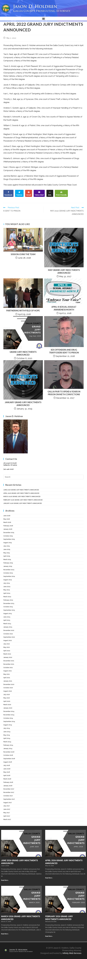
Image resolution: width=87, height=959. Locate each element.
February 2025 (8, 563)
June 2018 (6, 769)
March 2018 (7, 779)
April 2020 (6, 701)
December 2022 (8, 630)
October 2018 (8, 755)
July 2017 (6, 806)
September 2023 (9, 610)
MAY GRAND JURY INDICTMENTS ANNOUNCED (64, 271)
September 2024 (9, 576)
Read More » (5, 880)
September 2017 (9, 799)
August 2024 (7, 580)
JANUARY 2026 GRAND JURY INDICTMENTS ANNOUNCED (22, 503)
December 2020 (8, 684)
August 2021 (7, 671)
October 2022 (8, 634)
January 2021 (7, 681)
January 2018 (7, 786)
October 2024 (8, 573)
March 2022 (7, 654)
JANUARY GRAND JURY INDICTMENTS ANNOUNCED (23, 403)
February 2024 (8, 600)
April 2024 (6, 593)
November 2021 (8, 664)
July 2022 (6, 644)
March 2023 (7, 623)
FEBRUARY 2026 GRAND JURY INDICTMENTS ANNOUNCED (23, 500)
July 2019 (6, 728)
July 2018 (6, 765)
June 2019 (6, 731)
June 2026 (6, 515)
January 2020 (7, 708)
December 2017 (8, 789)
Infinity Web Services (72, 953)
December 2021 (8, 661)
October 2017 (8, 796)
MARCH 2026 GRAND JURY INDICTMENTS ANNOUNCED (21, 496)
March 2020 (7, 704)
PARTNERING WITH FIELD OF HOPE (23, 310)
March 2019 (7, 742)
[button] (43, 19)
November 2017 (8, 792)
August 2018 (7, 762)
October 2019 (8, 718)
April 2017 (6, 816)
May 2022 (6, 647)
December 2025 (8, 532)
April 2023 (6, 620)
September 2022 (9, 637)
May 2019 (6, 735)
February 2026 (8, 526)
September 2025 (9, 539)
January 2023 (7, 627)
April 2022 (6, 650)
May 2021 (6, 674)
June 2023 (6, 617)
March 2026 (7, 522)
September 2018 (9, 758)
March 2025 (7, 559)
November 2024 (8, 570)
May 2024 (6, 590)
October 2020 (8, 688)
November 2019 (8, 715)
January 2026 (7, 529)
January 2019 (7, 748)
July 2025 (6, 546)
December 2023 (8, 603)
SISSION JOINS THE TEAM (23, 254)
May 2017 (6, 812)
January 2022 (7, 657)
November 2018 (8, 752)
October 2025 (8, 536)
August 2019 (7, 725)
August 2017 (7, 802)
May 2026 (6, 519)
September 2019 (9, 721)
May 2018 (6, 772)
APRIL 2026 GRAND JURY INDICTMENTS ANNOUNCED (21, 493)
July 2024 (6, 583)
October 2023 (8, 607)
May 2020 (6, 698)
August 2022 (7, 640)
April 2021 (6, 677)
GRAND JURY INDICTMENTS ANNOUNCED (23, 353)
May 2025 (6, 553)
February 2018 (8, 782)
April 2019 (6, 738)
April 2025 (6, 556)
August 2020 (7, 691)
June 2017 (6, 809)
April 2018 (6, 775)
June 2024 (6, 586)
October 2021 (8, 667)
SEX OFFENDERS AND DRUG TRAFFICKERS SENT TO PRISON (64, 351)
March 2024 (7, 596)
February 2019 (8, 745)
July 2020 (6, 694)
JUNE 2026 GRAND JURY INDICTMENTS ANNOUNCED (21, 490)
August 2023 (7, 613)
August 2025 (7, 542)
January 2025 (7, 566)
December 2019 (8, 711)
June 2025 (6, 549)
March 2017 (7, 819)
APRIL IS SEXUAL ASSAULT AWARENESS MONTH (63, 308)
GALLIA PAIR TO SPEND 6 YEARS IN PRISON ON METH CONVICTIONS (64, 393)
